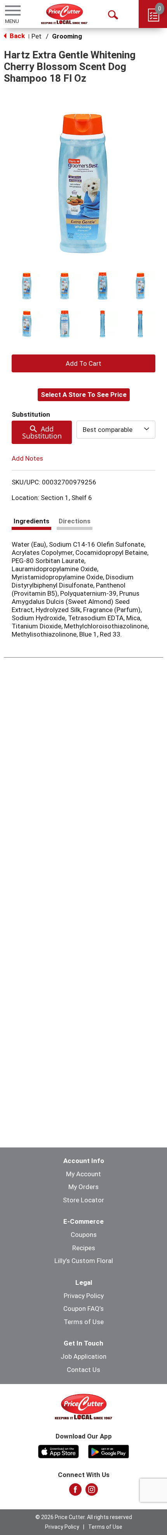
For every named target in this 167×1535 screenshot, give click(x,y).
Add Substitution (42, 432)
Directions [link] (74, 521)
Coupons (84, 1235)
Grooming (67, 36)
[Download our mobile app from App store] (58, 1450)
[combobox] (116, 429)
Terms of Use (84, 1322)
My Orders (83, 1187)
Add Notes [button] (27, 458)
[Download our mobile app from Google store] (108, 1450)
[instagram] (91, 1492)
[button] (27, 286)
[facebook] (75, 1492)
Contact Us (83, 1370)
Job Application (83, 1356)
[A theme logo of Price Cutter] (64, 14)
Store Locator (83, 1200)
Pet (36, 36)
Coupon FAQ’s (83, 1308)
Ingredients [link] (31, 521)
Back (16, 36)
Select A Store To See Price (84, 394)
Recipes (83, 1248)
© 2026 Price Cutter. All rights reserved (83, 1517)
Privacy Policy (84, 1296)
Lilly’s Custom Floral (83, 1261)
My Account (83, 1174)
